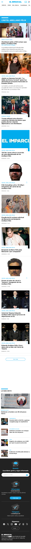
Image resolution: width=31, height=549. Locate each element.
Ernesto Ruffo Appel (7, 39)
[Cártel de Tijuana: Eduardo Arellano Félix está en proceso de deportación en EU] (15, 301)
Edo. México (15, 5)
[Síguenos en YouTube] (16, 524)
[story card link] (15, 32)
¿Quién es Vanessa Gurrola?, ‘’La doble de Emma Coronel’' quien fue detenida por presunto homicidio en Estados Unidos (15, 81)
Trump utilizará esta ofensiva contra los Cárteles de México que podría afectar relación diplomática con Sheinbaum (14, 121)
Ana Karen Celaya (9, 45)
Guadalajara (23, 5)
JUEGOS (4, 5)
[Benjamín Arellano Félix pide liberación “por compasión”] (15, 237)
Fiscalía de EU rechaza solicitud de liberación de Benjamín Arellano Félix (13, 219)
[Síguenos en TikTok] (19, 524)
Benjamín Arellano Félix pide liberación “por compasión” (12, 250)
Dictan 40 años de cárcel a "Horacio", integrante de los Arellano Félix (11, 282)
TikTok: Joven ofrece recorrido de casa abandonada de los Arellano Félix (13, 154)
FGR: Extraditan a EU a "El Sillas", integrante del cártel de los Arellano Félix (13, 186)
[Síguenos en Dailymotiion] (27, 524)
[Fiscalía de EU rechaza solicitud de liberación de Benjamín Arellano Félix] (15, 205)
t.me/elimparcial (15, 513)
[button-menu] (2, 2)
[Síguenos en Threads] (23, 524)
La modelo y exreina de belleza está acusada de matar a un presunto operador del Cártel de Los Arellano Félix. (14, 87)
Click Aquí (15, 498)
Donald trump (6, 116)
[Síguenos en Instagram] (12, 524)
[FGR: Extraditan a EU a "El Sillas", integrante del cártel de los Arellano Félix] (15, 173)
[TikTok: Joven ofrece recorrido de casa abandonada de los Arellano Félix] (15, 140)
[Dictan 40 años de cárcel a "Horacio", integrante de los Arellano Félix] (15, 268)
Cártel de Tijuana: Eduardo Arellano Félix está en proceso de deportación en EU (13, 314)
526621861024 (15, 491)
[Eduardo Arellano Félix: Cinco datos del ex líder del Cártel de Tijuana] (15, 333)
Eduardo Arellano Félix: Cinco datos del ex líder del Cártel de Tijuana (12, 347)
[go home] (15, 534)
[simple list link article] (15, 402)
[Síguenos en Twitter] (8, 524)
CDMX (9, 5)
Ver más (15, 359)
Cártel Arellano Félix (8, 76)
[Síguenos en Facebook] (4, 524)
